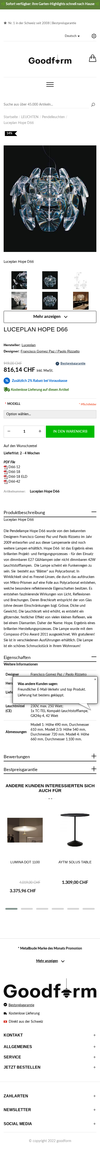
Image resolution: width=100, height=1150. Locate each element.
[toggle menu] (50, 84)
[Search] (50, 104)
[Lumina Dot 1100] (25, 831)
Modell (12, 404)
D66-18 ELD (17, 477)
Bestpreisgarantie (64, 23)
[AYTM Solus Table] (75, 831)
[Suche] (93, 105)
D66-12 (14, 467)
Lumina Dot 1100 (25, 862)
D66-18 (14, 472)
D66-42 (14, 481)
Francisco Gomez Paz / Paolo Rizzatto (59, 674)
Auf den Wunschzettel (20, 446)
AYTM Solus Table (75, 862)
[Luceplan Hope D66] (50, 198)
